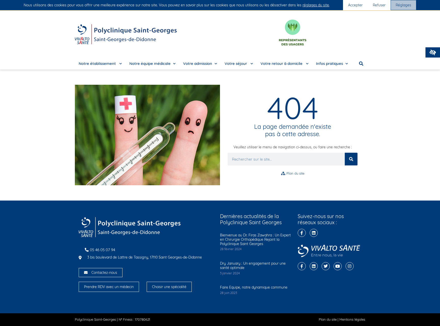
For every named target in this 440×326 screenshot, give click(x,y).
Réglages (403, 5)
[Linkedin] (314, 233)
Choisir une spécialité (169, 287)
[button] (432, 52)
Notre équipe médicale (150, 63)
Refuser (379, 5)
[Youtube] (338, 266)
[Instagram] (350, 266)
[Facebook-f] (302, 233)
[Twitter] (326, 266)
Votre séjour (236, 63)
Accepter (355, 5)
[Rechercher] (351, 159)
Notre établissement (98, 63)
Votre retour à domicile (282, 63)
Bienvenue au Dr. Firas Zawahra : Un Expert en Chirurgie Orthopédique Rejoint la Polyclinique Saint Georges (255, 239)
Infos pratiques (329, 63)
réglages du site (315, 5)
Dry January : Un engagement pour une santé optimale (253, 265)
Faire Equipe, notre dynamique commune (253, 287)
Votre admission (197, 63)
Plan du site (328, 319)
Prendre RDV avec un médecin (109, 287)
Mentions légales (352, 319)
